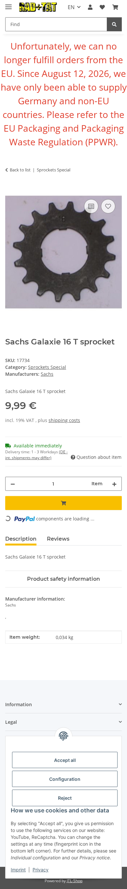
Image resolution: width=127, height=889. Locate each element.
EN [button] (71, 7)
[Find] (114, 24)
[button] (90, 7)
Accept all (65, 760)
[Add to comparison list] (91, 206)
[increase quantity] (114, 483)
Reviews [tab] (58, 539)
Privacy (41, 869)
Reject (65, 798)
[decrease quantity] (13, 483)
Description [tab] (20, 539)
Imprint (18, 869)
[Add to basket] (10, 190)
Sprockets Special (47, 367)
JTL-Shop (74, 880)
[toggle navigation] (8, 4)
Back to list (20, 170)
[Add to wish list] (108, 206)
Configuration (64, 779)
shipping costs (64, 420)
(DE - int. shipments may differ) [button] (36, 454)
